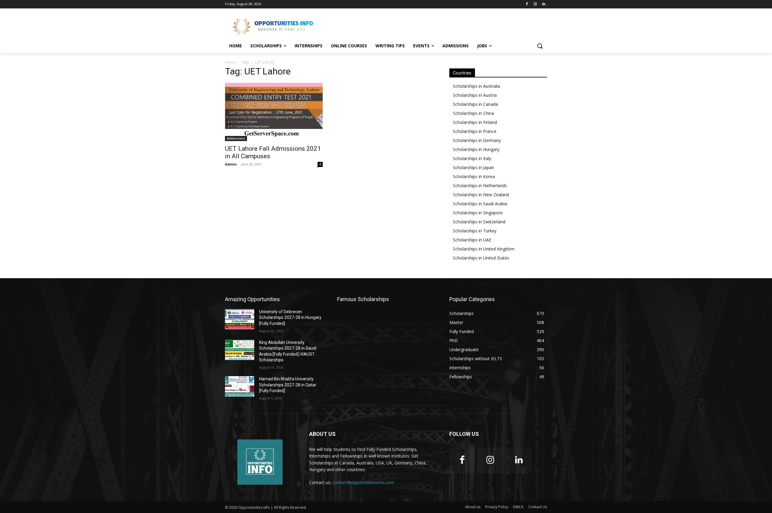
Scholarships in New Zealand (481, 194)
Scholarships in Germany (477, 140)
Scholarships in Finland (475, 122)
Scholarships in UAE (472, 240)
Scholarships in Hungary (476, 149)
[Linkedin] (543, 4)
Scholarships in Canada (475, 104)
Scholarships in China (473, 113)
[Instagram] (535, 4)
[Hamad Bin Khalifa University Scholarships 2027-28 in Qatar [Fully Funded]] (239, 386)
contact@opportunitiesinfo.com (363, 482)
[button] (540, 46)
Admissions (236, 138)
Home (230, 62)
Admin (231, 164)
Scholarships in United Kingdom (483, 249)
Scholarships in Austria (475, 95)
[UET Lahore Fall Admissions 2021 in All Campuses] (274, 112)
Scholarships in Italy (472, 158)
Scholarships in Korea (474, 176)
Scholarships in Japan (473, 167)
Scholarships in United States (481, 258)
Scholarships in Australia (476, 86)
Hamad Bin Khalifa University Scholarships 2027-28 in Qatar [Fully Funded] (287, 384)
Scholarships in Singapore (478, 213)
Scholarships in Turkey (474, 231)
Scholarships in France (474, 131)
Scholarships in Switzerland (479, 222)
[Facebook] (527, 4)
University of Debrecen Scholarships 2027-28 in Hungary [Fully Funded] (290, 317)
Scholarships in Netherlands (480, 185)
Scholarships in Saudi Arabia (480, 203)
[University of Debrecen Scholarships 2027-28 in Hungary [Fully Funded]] (239, 319)
